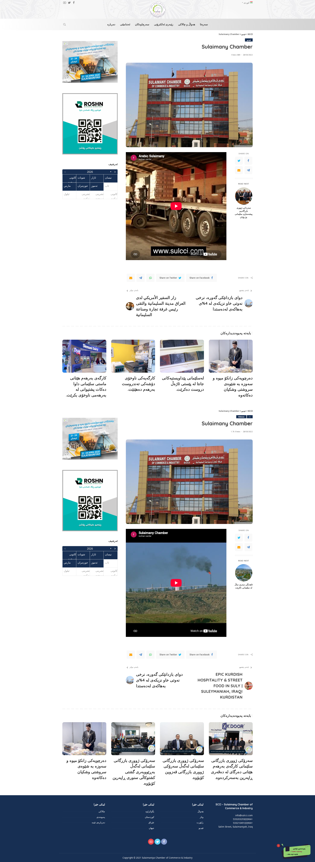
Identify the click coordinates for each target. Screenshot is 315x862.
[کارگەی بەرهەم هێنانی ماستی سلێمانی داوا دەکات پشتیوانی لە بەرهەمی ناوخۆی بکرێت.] (84, 356)
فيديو (249, 40)
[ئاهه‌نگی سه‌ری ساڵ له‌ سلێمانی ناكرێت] (243, 572)
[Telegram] (248, 170)
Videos (241, 416)
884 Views (235, 55)
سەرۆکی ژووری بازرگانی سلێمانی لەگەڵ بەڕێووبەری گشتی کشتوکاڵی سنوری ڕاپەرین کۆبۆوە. (134, 772)
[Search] (64, 24)
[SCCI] (157, 9)
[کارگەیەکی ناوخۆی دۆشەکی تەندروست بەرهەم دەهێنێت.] (133, 356)
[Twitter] (239, 161)
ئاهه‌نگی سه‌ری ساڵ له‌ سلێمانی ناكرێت (244, 586)
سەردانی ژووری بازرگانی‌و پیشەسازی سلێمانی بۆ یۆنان (243, 212)
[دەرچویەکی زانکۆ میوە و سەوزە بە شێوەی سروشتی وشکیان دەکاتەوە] (231, 356)
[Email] (239, 170)
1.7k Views (235, 431)
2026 (90, 172)
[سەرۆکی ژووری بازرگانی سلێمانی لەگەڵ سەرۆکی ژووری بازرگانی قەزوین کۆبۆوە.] (182, 738)
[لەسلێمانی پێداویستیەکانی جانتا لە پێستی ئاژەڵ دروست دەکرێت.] (182, 356)
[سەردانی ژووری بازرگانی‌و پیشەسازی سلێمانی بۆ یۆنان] (243, 196)
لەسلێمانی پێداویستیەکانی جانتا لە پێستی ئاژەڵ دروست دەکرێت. (183, 383)
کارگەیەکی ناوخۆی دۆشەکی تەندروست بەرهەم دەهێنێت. (138, 383)
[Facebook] (248, 161)
